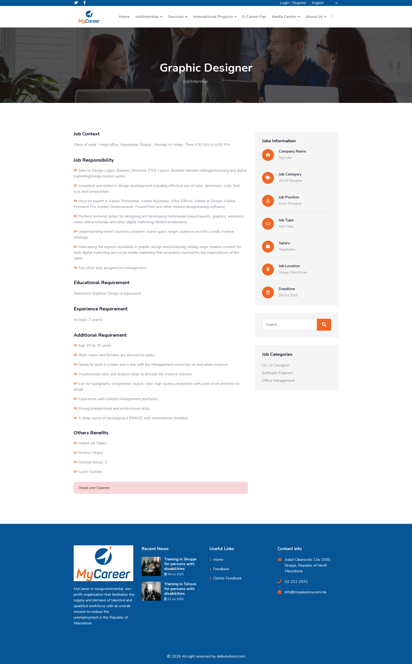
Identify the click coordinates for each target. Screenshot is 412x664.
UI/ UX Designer (291, 180)
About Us (314, 16)
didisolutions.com (231, 656)
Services (176, 16)
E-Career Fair (254, 16)
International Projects (213, 16)
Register (299, 2)
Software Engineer (277, 373)
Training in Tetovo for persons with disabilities (180, 588)
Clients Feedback (227, 578)
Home (124, 16)
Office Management (278, 380)
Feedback (221, 569)
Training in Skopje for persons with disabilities (180, 564)
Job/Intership (147, 16)
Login (284, 2)
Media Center (284, 16)
